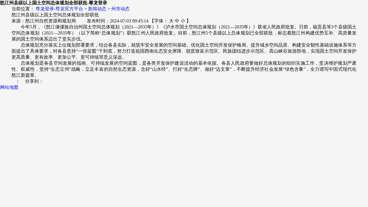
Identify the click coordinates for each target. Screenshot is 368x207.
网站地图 (9, 87)
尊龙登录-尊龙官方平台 (59, 8)
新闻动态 (97, 8)
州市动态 (120, 8)
